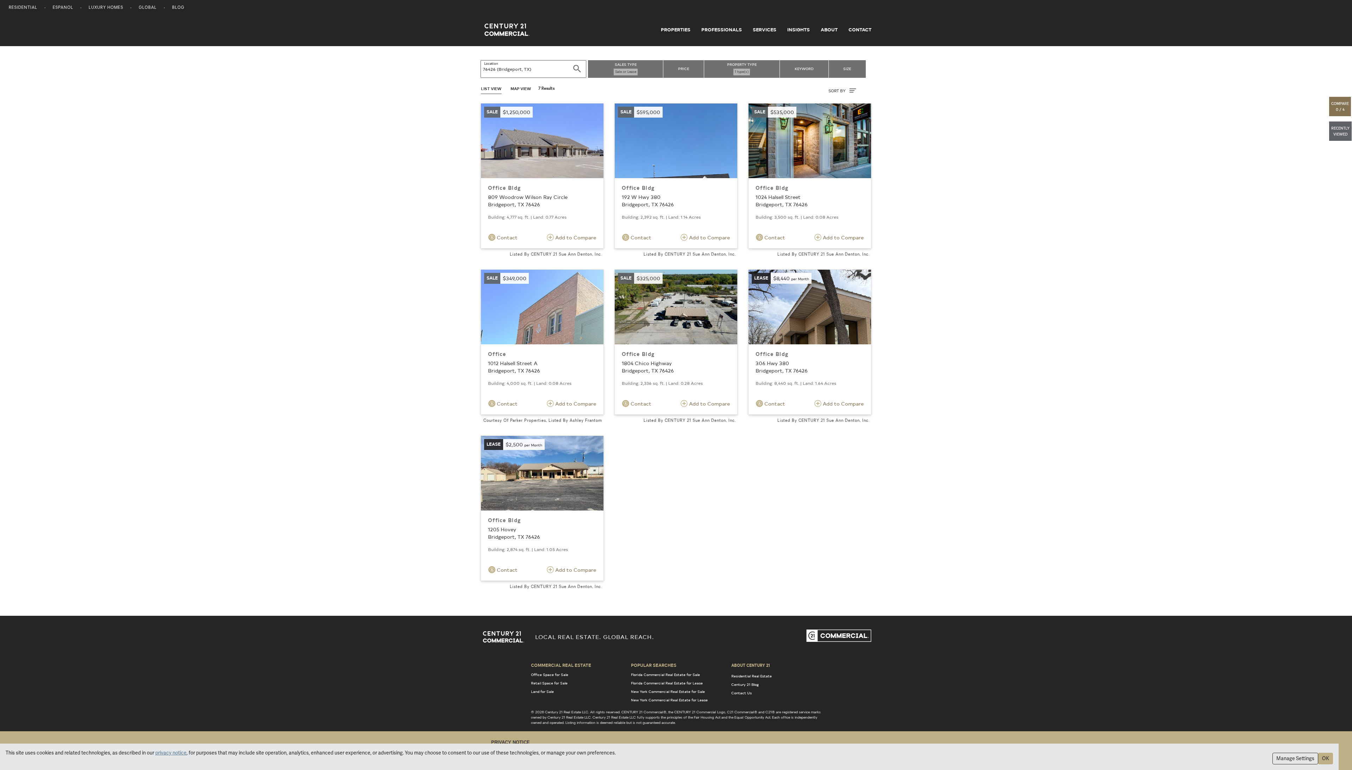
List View (491, 88)
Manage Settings (1295, 758)
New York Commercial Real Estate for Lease (669, 699)
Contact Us (741, 692)
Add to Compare (575, 237)
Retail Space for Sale (549, 683)
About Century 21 (750, 665)
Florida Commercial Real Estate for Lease (667, 683)
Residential (23, 8)
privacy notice (171, 753)
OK (1325, 758)
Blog (178, 8)
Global (148, 8)
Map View (521, 88)
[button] (1340, 106)
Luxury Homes (106, 8)
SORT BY (837, 90)
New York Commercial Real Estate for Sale (668, 691)
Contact (860, 29)
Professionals (721, 29)
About (829, 29)
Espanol (63, 8)
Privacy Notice (510, 742)
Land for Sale (542, 691)
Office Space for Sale (549, 674)
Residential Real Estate (751, 676)
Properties (675, 29)
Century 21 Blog (745, 684)
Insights (798, 29)
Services (764, 29)
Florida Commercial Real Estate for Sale (665, 674)
